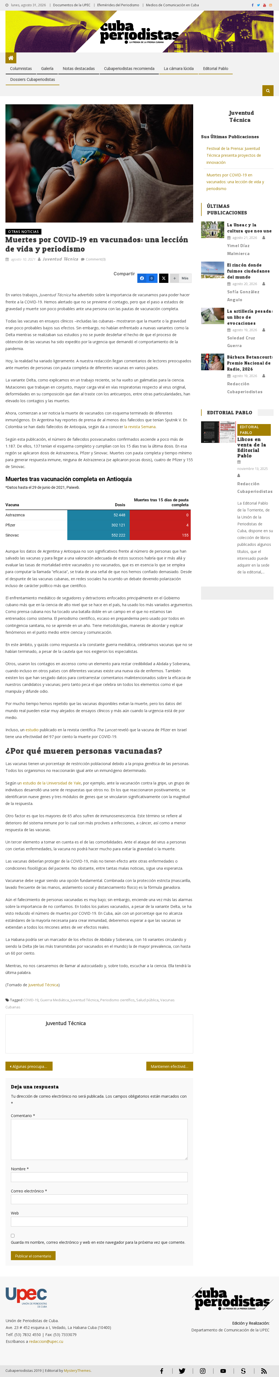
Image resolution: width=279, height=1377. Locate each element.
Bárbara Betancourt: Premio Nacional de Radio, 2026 (250, 363)
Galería (47, 68)
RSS (260, 1373)
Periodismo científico (117, 999)
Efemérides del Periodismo (118, 5)
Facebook (162, 1373)
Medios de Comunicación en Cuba (172, 5)
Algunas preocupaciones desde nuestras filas (32, 1066)
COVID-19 (30, 999)
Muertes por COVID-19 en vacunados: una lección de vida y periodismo (235, 181)
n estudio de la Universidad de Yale (50, 783)
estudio (32, 729)
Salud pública (147, 999)
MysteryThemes (77, 1370)
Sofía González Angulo (243, 295)
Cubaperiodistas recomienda (129, 68)
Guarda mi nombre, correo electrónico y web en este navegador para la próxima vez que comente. (98, 1242)
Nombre (20, 1168)
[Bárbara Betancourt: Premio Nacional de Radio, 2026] (212, 362)
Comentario (23, 1115)
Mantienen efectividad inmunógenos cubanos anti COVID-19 (172, 1066)
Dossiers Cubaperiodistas (32, 79)
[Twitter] (163, 278)
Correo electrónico (29, 1191)
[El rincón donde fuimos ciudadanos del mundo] (212, 270)
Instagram (203, 1373)
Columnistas (21, 68)
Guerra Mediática (54, 999)
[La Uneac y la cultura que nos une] (212, 229)
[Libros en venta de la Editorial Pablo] (218, 432)
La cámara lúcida (179, 68)
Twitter (181, 1373)
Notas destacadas (79, 68)
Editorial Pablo (215, 68)
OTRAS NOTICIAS (23, 231)
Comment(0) (95, 259)
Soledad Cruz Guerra (241, 341)
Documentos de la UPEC (71, 5)
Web (15, 1213)
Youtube (223, 1373)
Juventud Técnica (60, 259)
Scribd (242, 1373)
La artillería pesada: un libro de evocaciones (250, 317)
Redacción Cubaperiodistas (245, 387)
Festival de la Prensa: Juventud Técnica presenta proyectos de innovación (234, 155)
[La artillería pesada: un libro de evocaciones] (212, 316)
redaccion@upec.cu (46, 1341)
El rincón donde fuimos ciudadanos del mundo (248, 271)
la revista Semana (140, 426)
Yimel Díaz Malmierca (238, 249)
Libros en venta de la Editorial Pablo (251, 447)
